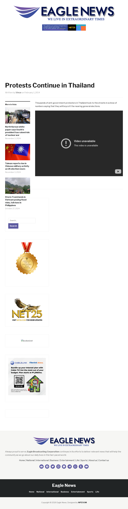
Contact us (103, 460)
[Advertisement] (64, 51)
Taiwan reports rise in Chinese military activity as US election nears (17, 166)
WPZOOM (82, 502)
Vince (18, 92)
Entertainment (67, 460)
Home (22, 460)
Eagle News (64, 485)
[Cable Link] (27, 376)
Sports (84, 460)
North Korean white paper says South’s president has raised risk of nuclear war (17, 131)
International (42, 460)
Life (77, 460)
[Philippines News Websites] (27, 261)
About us (93, 460)
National (30, 460)
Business (54, 460)
